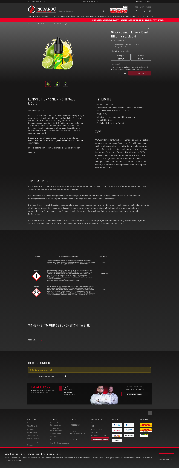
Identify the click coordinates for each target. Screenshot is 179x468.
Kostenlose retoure (143, 2)
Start (29, 24)
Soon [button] (151, 16)
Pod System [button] (61, 16)
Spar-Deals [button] (37, 16)
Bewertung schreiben (47, 376)
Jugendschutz (32, 435)
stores (136, 7)
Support (53, 437)
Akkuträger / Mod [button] (72, 16)
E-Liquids (30, 429)
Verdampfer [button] (84, 16)
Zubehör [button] (93, 16)
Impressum (95, 423)
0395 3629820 (75, 425)
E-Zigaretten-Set (60, 140)
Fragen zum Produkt (134, 394)
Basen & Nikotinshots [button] (129, 16)
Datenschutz (95, 432)
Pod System (78, 140)
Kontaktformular (76, 440)
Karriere (148, 7)
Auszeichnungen (33, 442)
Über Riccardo (32, 426)
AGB (92, 426)
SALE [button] (140, 16)
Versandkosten (126, 67)
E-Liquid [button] (111, 16)
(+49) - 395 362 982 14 (77, 433)
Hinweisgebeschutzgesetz (59, 443)
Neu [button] (29, 16)
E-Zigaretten (32, 432)
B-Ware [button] (145, 16)
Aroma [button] (117, 16)
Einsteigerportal (33, 438)
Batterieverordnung (98, 435)
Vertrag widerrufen (100, 439)
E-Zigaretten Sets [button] (48, 16)
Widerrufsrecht (96, 429)
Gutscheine (54, 440)
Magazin (30, 445)
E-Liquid (38, 138)
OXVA (42, 110)
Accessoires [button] (102, 16)
